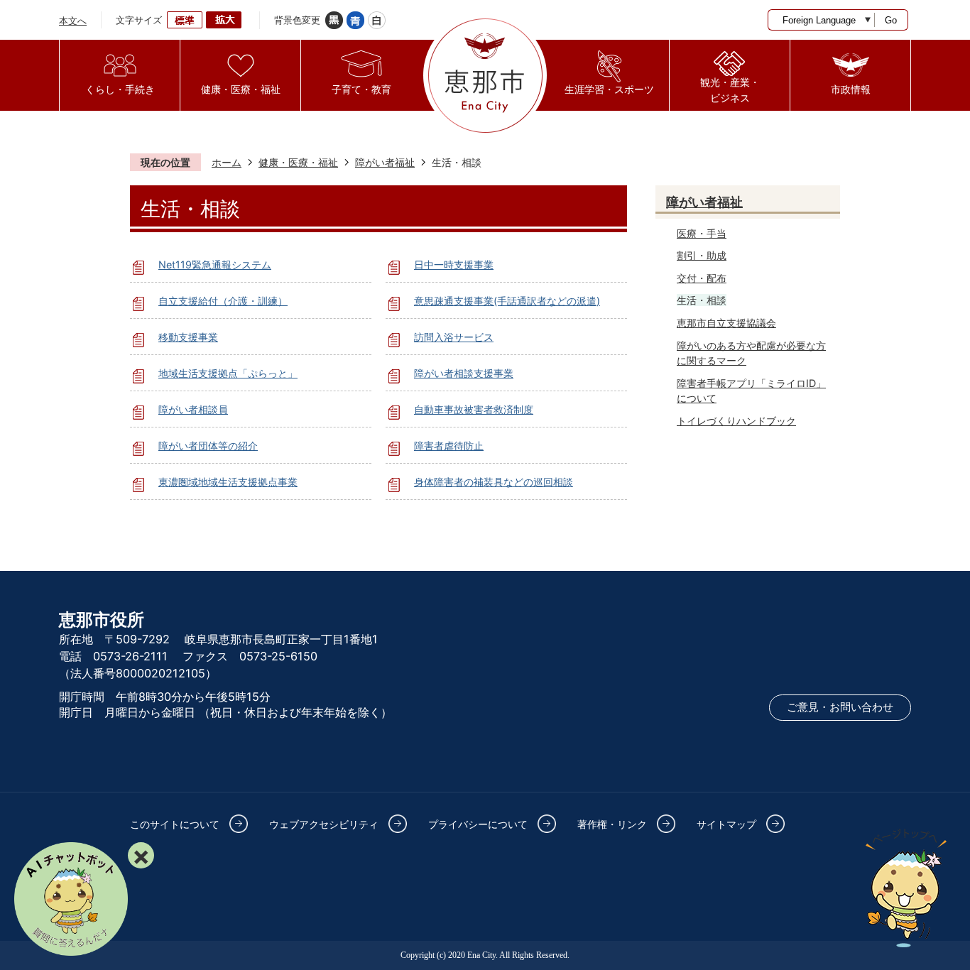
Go (891, 20)
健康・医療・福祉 (298, 162)
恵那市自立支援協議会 (726, 323)
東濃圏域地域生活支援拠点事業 (228, 482)
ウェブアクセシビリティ (323, 824)
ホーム (226, 162)
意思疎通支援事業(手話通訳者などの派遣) (507, 301)
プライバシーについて (478, 824)
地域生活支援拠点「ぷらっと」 (228, 373)
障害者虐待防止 (449, 446)
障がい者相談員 (193, 409)
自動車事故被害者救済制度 (473, 409)
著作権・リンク (612, 824)
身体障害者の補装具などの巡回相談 (493, 482)
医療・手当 (701, 233)
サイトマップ (726, 824)
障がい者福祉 (385, 162)
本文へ (73, 20)
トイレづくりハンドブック (736, 421)
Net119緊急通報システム (214, 264)
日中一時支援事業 (454, 264)
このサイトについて (174, 824)
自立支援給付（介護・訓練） (223, 301)
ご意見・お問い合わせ (840, 707)
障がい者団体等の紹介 (208, 446)
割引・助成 (701, 255)
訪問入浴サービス (454, 337)
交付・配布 (701, 278)
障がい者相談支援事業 (463, 373)
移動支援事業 (188, 337)
